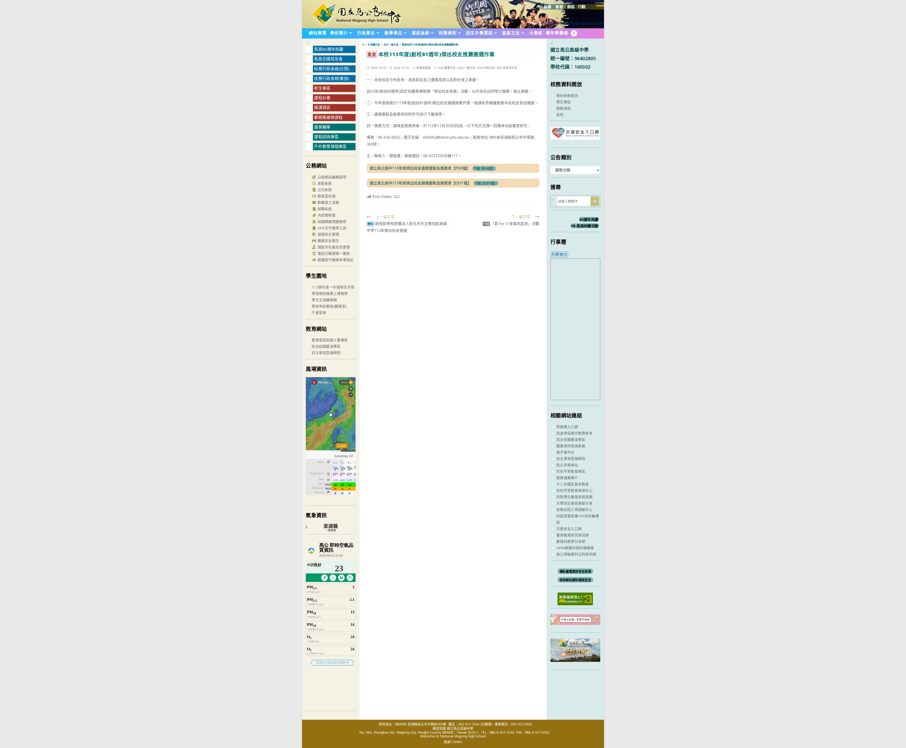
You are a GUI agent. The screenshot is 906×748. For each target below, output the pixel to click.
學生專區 (563, 102)
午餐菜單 (319, 312)
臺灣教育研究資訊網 (572, 535)
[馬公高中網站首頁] (356, 13)
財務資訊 (563, 108)
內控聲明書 (326, 215)
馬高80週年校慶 (328, 49)
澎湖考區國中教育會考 (574, 433)
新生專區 (322, 88)
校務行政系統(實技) (331, 78)
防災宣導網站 (567, 465)
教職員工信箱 (327, 202)
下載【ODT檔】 (486, 183)
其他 (560, 114)
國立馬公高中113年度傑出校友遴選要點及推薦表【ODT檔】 (420, 183)
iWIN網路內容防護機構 (575, 547)
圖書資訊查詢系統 (570, 445)
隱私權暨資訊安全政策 (575, 571)
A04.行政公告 (486, 68)
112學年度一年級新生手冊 (333, 287)
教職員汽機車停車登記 (334, 259)
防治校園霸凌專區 (326, 346)
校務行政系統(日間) (331, 68)
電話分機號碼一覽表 (333, 253)
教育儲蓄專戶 (567, 477)
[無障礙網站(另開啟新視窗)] (575, 598)
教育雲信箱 (326, 196)
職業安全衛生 (327, 240)
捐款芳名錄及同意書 (333, 247)
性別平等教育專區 (570, 471)
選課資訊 (322, 107)
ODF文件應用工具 (331, 228)
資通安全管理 (327, 234)
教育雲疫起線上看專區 (330, 340)
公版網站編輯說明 (331, 177)
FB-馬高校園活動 (585, 225)
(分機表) (486, 724)
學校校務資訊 (567, 95)
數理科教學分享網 (570, 541)
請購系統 (324, 208)
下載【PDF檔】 (484, 168)
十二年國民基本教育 (572, 484)
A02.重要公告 (447, 68)
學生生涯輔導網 (324, 299)
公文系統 (324, 189)
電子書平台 (565, 452)
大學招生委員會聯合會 (574, 503)
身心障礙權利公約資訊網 (576, 554)
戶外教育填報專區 (330, 146)
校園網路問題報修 (331, 221)
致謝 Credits (453, 742)
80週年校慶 (588, 219)
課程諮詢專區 (326, 136)
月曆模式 (559, 254)
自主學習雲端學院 (326, 352)
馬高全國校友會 (328, 59)
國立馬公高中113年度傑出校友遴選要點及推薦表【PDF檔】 (420, 168)
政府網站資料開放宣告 (575, 580)
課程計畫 (322, 97)
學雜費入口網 (567, 426)
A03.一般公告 (466, 68)
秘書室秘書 (423, 68)
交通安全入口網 (569, 528)
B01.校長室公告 (507, 68)
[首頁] (363, 44)
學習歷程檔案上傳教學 (330, 293)
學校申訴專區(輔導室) (329, 306)
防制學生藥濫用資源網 (574, 496)
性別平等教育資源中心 (574, 490)
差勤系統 (324, 183)
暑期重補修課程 (328, 117)
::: (307, 31)
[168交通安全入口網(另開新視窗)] (575, 135)
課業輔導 (322, 127)
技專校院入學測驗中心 (574, 509)
